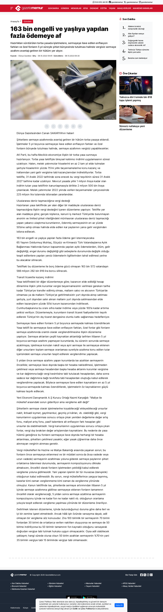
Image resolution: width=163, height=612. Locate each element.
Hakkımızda (15, 608)
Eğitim (103, 8)
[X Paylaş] (53, 126)
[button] (11, 8)
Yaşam (112, 8)
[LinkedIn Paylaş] (60, 126)
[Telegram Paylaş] (66, 126)
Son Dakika (53, 8)
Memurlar (76, 8)
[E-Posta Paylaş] (80, 126)
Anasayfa (14, 21)
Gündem (65, 8)
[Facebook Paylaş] (46, 126)
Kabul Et (119, 605)
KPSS (85, 8)
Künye (25, 608)
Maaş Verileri (124, 8)
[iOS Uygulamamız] (73, 598)
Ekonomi (94, 8)
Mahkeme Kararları (143, 8)
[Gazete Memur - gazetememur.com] (29, 8)
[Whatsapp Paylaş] (73, 126)
